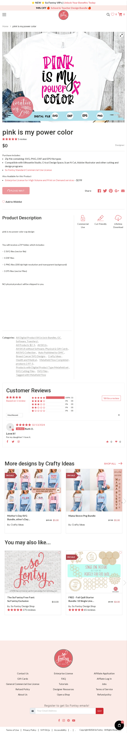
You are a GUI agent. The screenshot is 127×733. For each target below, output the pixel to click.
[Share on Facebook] (99, 190)
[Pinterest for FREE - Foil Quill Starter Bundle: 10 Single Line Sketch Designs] (96, 587)
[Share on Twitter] (105, 190)
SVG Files (42, 371)
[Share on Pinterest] (111, 190)
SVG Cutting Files (25, 371)
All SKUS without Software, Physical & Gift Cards (42, 348)
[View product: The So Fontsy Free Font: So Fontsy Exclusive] (33, 572)
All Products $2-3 (25, 344)
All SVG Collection (26, 352)
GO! (99, 711)
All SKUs (42, 344)
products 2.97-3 (24, 363)
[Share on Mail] (123, 190)
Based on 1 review (15, 400)
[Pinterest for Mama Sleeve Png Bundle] (96, 505)
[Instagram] (63, 720)
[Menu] (17, 14)
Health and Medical (26, 359)
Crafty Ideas (54, 356)
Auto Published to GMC (51, 352)
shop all (110, 463)
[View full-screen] (121, 35)
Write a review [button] (111, 398)
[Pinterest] (68, 720)
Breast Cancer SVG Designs (30, 356)
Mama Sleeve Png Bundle (82, 515)
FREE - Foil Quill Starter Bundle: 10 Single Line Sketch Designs (81, 599)
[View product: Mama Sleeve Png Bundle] (94, 490)
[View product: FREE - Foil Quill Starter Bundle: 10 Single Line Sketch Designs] (94, 572)
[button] (9, 139)
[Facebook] (59, 720)
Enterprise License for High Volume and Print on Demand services (39, 180)
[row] (63, 501)
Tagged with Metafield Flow (31, 374)
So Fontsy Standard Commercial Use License (28, 169)
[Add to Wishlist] (59, 470)
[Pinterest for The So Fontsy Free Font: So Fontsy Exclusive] (35, 587)
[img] (23, 424)
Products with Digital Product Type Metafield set (42, 367)
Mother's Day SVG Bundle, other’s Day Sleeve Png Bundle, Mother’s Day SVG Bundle (17, 517)
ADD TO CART (48, 505)
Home (5, 26)
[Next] (118, 77)
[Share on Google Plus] (117, 190)
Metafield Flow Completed (53, 359)
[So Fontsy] (64, 15)
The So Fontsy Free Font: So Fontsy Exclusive (21, 599)
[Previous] (8, 77)
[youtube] (73, 720)
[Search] (108, 14)
